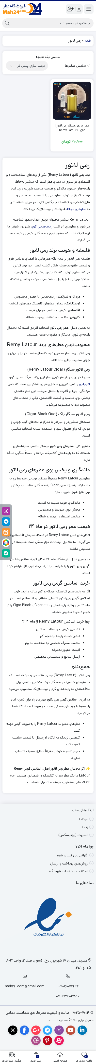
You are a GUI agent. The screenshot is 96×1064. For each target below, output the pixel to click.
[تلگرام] (6, 521)
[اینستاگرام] (6, 511)
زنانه (84, 827)
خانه (88, 40)
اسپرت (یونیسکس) (73, 835)
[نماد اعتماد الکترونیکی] (48, 918)
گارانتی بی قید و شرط (72, 855)
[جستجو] (7, 23)
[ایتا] (6, 532)
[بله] (6, 553)
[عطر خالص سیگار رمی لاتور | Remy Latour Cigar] (72, 101)
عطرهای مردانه (76, 209)
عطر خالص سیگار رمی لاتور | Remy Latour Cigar (72, 128)
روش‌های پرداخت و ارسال (69, 863)
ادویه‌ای (84, 384)
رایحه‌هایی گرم (42, 226)
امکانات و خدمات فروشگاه (68, 871)
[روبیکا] (6, 542)
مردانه (83, 819)
